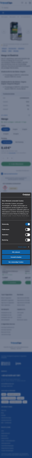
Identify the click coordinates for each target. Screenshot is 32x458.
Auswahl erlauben (16, 257)
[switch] (27, 229)
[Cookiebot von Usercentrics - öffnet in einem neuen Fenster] (23, 195)
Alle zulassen (16, 252)
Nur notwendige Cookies (16, 262)
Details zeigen (22, 247)
